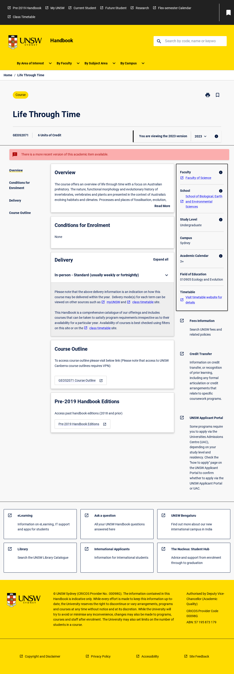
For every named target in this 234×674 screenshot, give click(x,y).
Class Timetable (24, 17)
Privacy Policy (101, 656)
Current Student (85, 8)
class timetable (143, 302)
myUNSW (113, 302)
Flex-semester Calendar (174, 8)
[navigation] (81, 380)
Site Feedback (199, 656)
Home (8, 75)
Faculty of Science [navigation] (198, 178)
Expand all (160, 259)
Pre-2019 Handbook (27, 8)
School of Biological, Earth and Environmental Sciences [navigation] (204, 201)
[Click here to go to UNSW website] (25, 43)
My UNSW (57, 8)
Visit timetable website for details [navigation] (204, 299)
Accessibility (150, 656)
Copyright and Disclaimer (42, 656)
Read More (162, 206)
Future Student (116, 8)
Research (142, 8)
